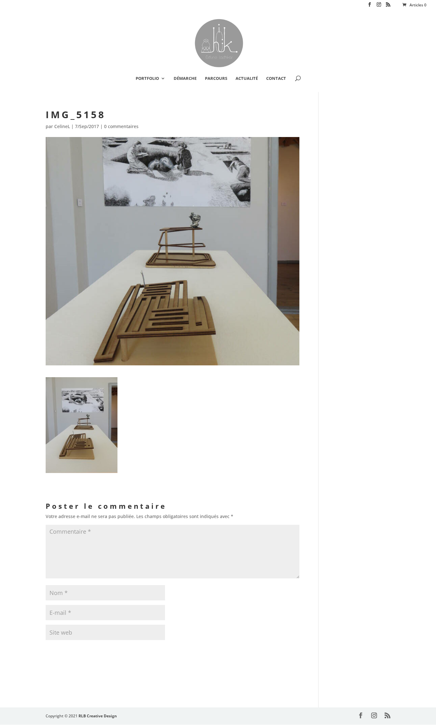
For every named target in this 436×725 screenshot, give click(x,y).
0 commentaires (121, 126)
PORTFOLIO (147, 78)
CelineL (62, 126)
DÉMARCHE (185, 78)
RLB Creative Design (98, 716)
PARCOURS (216, 78)
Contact (276, 78)
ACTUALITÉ (247, 78)
